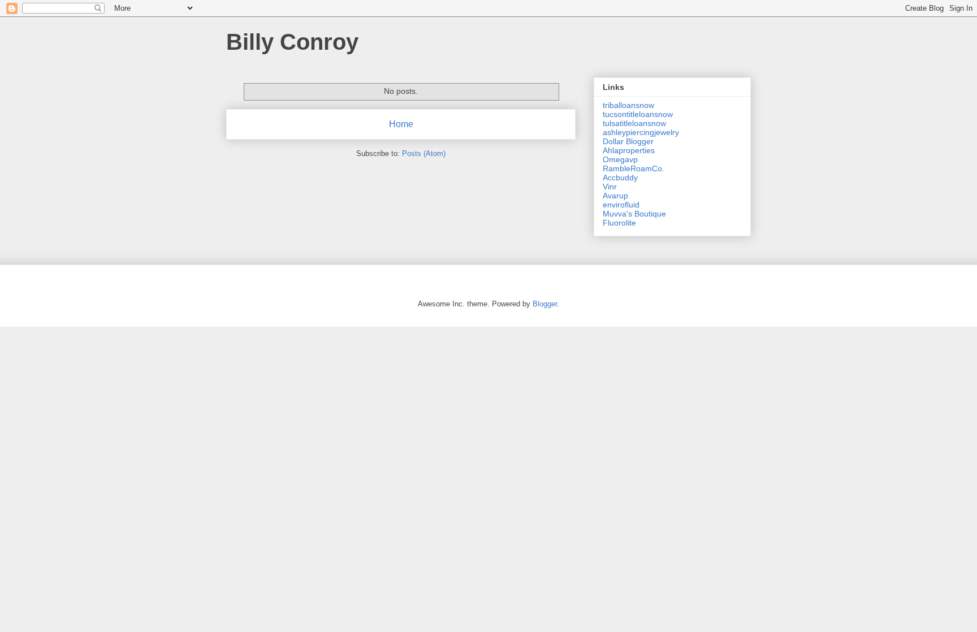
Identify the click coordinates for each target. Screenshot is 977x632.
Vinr (610, 186)
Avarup (615, 195)
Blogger (545, 304)
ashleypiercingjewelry (641, 132)
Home (401, 124)
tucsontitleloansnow (638, 114)
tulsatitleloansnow (634, 123)
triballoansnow (628, 105)
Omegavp (620, 159)
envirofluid (621, 204)
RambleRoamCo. (633, 168)
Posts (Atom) (424, 153)
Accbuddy (620, 177)
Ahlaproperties (629, 150)
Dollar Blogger (628, 141)
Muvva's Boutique (634, 213)
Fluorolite (619, 222)
